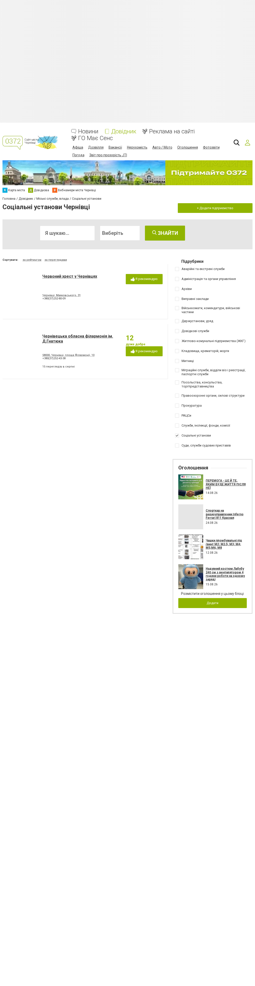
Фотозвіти (211, 147)
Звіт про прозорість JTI (108, 155)
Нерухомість (137, 147)
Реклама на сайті (172, 131)
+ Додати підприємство (215, 208)
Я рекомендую (146, 279)
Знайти (167, 233)
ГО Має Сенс (95, 138)
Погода (78, 155)
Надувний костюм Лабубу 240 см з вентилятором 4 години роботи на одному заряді (225, 574)
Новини (88, 131)
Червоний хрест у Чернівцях (69, 276)
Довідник (123, 131)
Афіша (77, 147)
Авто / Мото (162, 147)
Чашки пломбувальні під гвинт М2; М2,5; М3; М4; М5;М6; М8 (224, 544)
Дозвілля (96, 147)
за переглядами (56, 260)
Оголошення (187, 147)
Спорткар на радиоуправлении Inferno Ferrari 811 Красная (225, 514)
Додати (212, 603)
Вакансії (115, 147)
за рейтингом (32, 260)
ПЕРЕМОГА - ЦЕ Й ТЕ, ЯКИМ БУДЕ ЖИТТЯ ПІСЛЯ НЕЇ (226, 484)
